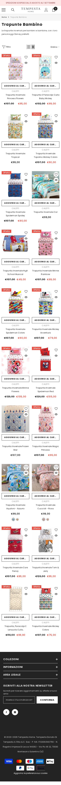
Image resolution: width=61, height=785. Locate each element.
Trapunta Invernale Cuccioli (45, 507)
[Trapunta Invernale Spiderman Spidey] (15, 185)
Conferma (47, 700)
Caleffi (15, 91)
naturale (47, 519)
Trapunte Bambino (18, 17)
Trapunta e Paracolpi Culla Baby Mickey (45, 96)
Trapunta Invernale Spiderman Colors (15, 331)
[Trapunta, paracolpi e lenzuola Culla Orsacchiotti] (15, 599)
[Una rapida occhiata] (26, 62)
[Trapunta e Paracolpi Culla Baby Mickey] (46, 67)
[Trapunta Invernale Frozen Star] (15, 419)
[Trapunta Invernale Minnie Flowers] (15, 360)
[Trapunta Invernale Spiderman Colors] (15, 302)
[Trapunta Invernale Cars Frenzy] (15, 540)
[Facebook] (6, 712)
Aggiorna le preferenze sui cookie (30, 773)
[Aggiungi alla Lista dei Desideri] (26, 57)
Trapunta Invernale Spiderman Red (45, 389)
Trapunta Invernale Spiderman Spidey (15, 214)
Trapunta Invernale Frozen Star (15, 448)
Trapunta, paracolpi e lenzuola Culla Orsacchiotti (15, 628)
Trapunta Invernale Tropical (15, 155)
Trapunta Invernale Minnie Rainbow (45, 272)
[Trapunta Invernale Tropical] (15, 126)
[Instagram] (15, 712)
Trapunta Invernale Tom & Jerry (45, 569)
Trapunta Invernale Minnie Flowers (15, 389)
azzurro (13, 519)
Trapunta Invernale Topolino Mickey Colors (45, 155)
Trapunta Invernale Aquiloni (15, 507)
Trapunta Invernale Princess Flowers (15, 96)
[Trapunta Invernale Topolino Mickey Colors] (46, 126)
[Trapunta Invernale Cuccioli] (46, 477)
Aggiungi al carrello (16, 85)
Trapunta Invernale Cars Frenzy (15, 569)
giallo (17, 519)
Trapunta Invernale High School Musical (15, 272)
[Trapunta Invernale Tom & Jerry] (46, 540)
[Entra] (46, 10)
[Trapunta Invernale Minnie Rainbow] (46, 243)
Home (4, 17)
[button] (29, 47)
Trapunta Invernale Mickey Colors (45, 628)
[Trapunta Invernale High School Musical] (15, 243)
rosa (43, 519)
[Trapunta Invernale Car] (46, 185)
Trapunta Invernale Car (46, 212)
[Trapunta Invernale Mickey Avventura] (46, 302)
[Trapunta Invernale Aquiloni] (15, 477)
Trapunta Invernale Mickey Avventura (45, 331)
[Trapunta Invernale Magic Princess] (46, 419)
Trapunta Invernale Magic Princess (45, 448)
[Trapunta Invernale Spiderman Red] (46, 360)
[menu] (4, 10)
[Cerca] (13, 10)
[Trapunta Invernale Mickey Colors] (46, 599)
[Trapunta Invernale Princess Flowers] (15, 67)
